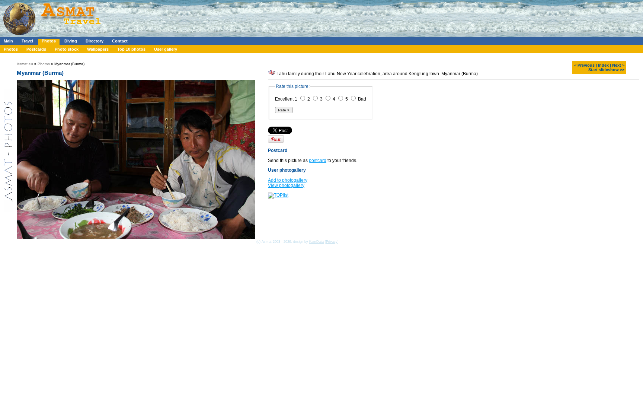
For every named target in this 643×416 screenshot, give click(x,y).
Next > (618, 65)
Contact (120, 41)
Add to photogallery (287, 180)
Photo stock (67, 49)
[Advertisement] (223, 17)
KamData (316, 242)
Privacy (332, 242)
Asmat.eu (25, 64)
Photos (49, 41)
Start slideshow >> (606, 69)
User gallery (165, 49)
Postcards (36, 49)
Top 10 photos (131, 49)
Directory (94, 41)
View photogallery (286, 185)
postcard (317, 160)
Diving (70, 41)
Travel (27, 41)
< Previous (584, 65)
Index (603, 65)
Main (8, 41)
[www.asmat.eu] (53, 35)
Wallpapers (98, 49)
